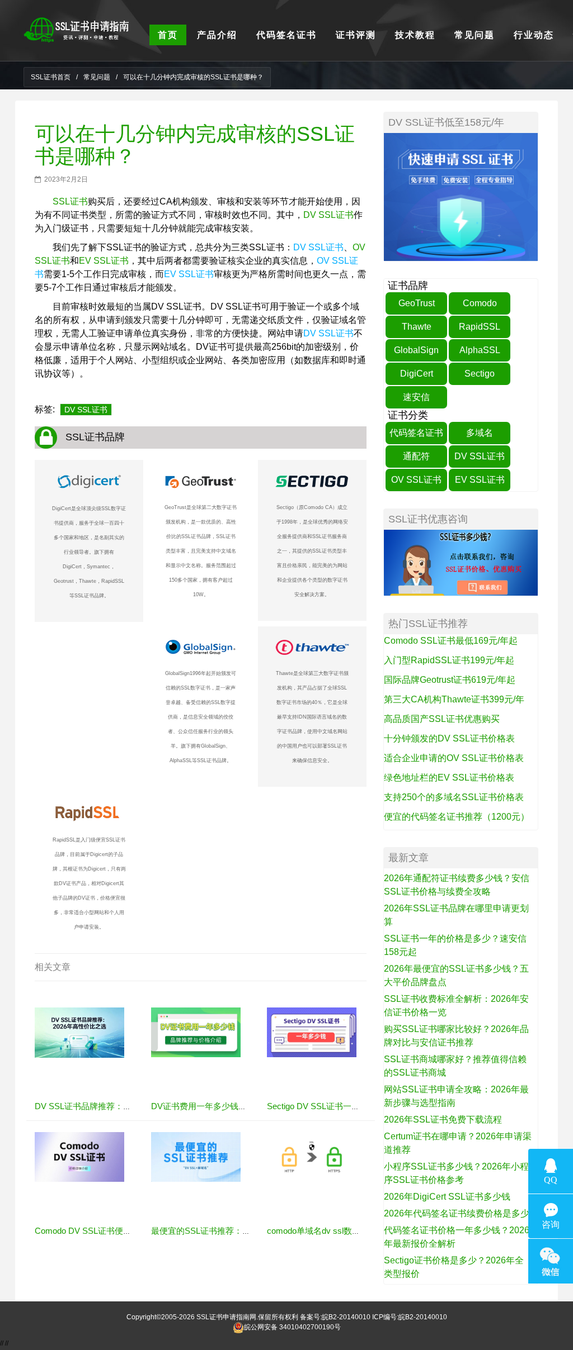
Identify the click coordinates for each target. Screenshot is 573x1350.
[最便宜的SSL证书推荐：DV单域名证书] (196, 1157)
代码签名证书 (416, 433)
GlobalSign (416, 350)
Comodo (480, 303)
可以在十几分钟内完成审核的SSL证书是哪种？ (195, 145)
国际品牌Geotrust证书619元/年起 (449, 679)
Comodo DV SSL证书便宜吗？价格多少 (108, 1230)
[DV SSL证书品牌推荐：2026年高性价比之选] (79, 1032)
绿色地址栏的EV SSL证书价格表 (449, 777)
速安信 (416, 397)
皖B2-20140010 (346, 1317)
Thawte (416, 326)
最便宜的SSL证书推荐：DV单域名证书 (223, 1230)
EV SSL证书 (104, 260)
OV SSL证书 (416, 479)
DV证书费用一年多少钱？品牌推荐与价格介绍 (236, 1106)
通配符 (416, 456)
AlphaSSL (479, 350)
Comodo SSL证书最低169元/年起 (451, 640)
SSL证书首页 (51, 77)
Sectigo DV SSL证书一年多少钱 (326, 1106)
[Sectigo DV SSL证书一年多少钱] (311, 1032)
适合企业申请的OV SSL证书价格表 (454, 758)
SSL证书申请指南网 (226, 1317)
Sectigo (479, 373)
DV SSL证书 (328, 215)
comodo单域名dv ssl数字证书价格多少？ (343, 1230)
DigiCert (416, 373)
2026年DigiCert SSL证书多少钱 (447, 1196)
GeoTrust (416, 303)
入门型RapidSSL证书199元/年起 (449, 660)
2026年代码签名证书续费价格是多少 (456, 1213)
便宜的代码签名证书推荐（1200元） (456, 816)
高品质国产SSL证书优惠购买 (442, 719)
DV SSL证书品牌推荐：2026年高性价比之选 (117, 1106)
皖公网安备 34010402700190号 (292, 1327)
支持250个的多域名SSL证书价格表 (454, 797)
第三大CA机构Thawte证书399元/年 (454, 699)
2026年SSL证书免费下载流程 (443, 1119)
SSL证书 (70, 201)
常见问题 (96, 77)
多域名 (479, 433)
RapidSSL (479, 326)
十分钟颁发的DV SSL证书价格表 (449, 738)
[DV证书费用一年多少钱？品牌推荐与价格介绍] (196, 1032)
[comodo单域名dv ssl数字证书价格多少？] (311, 1157)
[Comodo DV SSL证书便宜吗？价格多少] (79, 1157)
